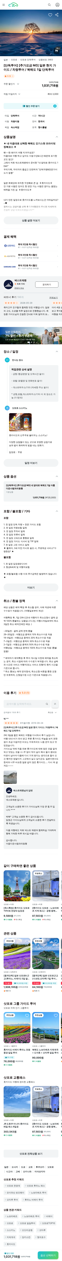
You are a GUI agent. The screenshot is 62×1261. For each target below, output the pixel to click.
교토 (30, 1167)
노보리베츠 (12, 1216)
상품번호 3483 (46, 59)
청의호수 (41, 1237)
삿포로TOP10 (48, 1223)
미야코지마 (40, 1171)
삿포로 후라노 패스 (36, 1185)
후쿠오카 (40, 1167)
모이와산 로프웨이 (15, 1192)
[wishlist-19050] (56, 941)
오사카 (15, 1167)
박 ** (6, 718)
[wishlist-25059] (56, 1015)
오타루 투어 (12, 1199)
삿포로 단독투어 (28, 59)
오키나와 (27, 1171)
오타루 (42, 1230)
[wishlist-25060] (27, 1015)
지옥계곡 (11, 1237)
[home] (13, 5)
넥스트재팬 (20, 280)
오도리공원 (27, 1230)
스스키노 (11, 1230)
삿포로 (14, 59)
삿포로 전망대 (13, 1185)
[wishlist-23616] (56, 873)
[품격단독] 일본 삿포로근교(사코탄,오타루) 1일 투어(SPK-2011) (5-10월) (45, 977)
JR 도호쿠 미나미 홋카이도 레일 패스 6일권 (16, 1125)
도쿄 (23, 1167)
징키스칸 (26, 1237)
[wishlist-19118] (27, 941)
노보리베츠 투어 (38, 1192)
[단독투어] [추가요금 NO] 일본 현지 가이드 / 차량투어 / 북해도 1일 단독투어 (31, 729)
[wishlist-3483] (50, 14)
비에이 (49, 1216)
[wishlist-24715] (27, 1089)
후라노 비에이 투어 (34, 1199)
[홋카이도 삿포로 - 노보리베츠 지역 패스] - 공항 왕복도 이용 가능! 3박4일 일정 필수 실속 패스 (45, 909)
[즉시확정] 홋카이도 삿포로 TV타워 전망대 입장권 (16, 909)
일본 (6, 59)
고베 (18, 1171)
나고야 (9, 1171)
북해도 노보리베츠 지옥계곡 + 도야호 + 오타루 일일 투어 (45, 1051)
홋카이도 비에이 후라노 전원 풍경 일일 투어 (17, 1051)
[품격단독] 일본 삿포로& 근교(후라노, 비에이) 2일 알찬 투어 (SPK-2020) (17, 977)
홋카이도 (11, 1244)
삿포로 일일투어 (27, 1223)
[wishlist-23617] (27, 873)
